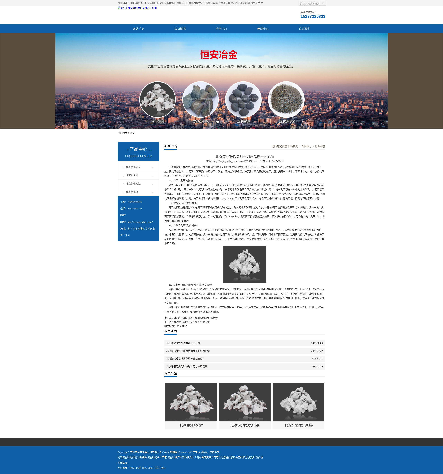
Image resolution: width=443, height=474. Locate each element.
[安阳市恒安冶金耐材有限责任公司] (137, 8)
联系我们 (304, 28)
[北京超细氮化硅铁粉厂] (191, 384)
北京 (150, 468)
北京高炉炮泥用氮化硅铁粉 (244, 425)
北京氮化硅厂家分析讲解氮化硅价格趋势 (196, 318)
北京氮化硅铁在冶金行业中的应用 (192, 322)
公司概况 (180, 28)
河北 (138, 468)
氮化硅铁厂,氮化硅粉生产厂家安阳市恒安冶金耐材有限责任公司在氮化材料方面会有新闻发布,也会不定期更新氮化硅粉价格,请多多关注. (190, 3)
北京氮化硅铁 (133, 167)
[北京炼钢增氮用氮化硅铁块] (299, 384)
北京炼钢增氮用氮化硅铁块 (298, 425)
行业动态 (320, 146)
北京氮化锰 (132, 192)
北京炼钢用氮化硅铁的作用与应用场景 (186, 366)
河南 (132, 468)
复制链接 (172, 452)
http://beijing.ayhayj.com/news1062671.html (235, 161)
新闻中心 (263, 28)
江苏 (157, 468)
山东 (144, 468)
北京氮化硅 (132, 175)
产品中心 (221, 28)
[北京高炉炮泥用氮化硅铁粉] (245, 384)
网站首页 (138, 28)
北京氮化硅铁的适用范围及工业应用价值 (188, 351)
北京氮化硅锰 (133, 183)
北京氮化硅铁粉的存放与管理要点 (184, 358)
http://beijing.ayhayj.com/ (140, 222)
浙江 (163, 468)
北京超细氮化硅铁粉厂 (191, 425)
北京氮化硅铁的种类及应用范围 (183, 343)
